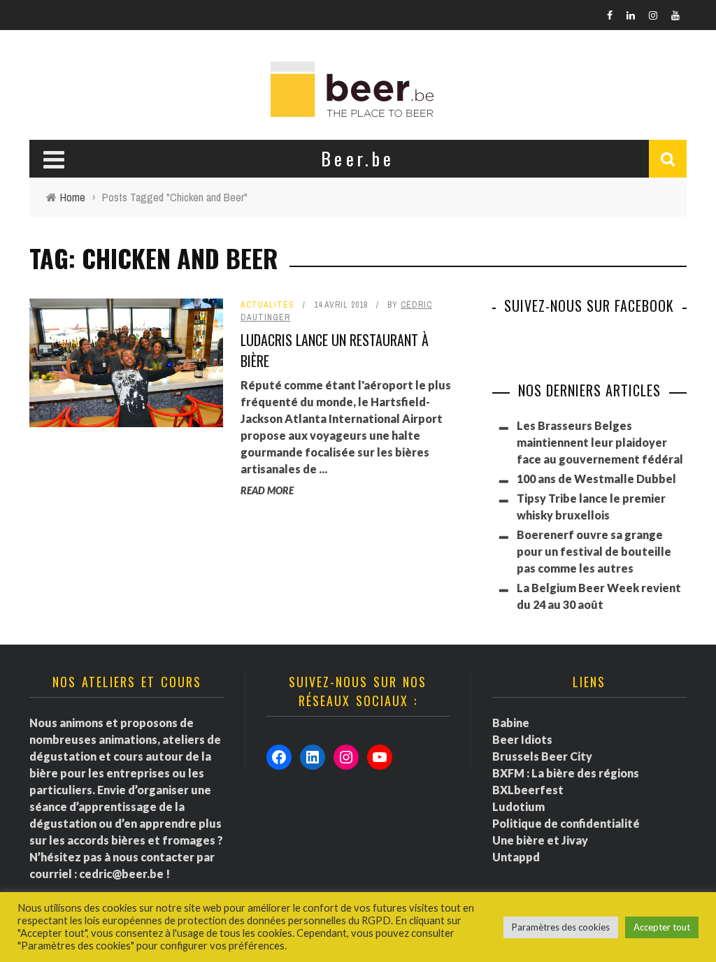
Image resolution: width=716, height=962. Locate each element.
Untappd (516, 856)
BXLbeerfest (528, 789)
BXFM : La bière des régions (565, 773)
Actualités (267, 304)
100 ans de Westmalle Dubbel (596, 478)
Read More (267, 490)
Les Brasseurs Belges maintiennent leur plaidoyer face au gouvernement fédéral (600, 442)
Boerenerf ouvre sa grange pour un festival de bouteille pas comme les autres (594, 551)
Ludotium (518, 806)
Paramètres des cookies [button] (561, 927)
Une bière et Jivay (540, 840)
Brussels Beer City (542, 756)
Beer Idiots (522, 739)
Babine (510, 722)
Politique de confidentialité (566, 823)
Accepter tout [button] (661, 927)
